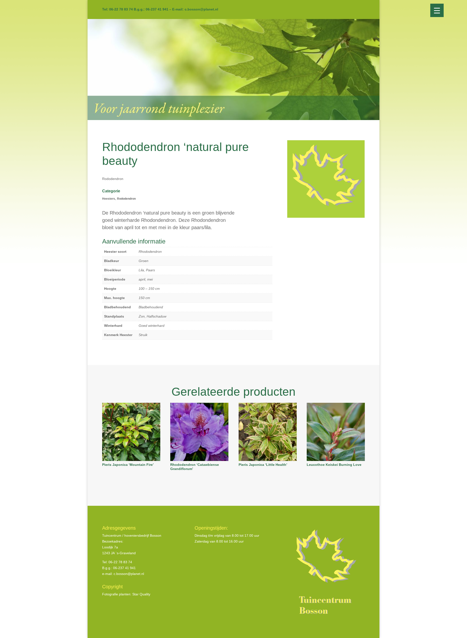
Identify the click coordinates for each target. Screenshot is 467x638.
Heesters (108, 198)
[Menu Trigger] (437, 10)
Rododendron (126, 198)
